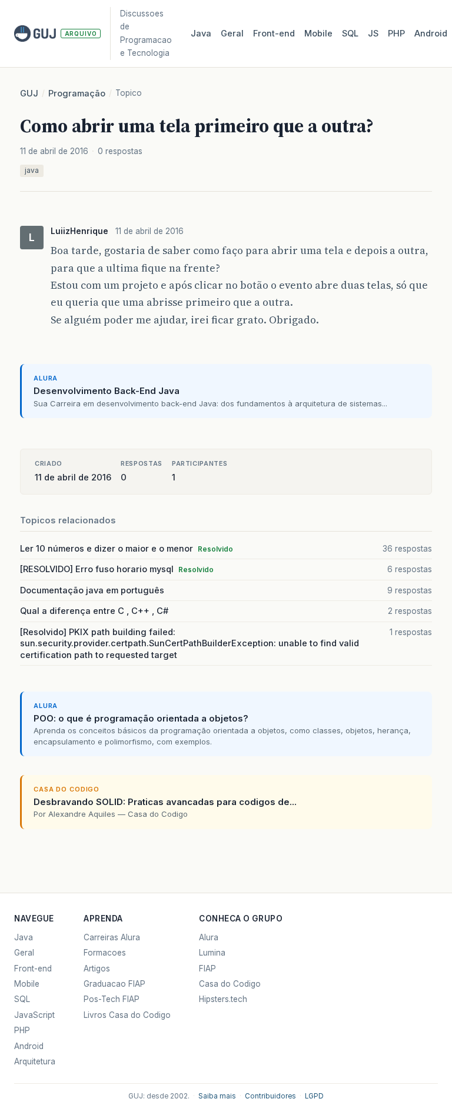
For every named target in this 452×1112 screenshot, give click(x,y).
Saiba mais (217, 1096)
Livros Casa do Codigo (127, 1015)
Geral (232, 33)
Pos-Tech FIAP (111, 999)
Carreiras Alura (112, 937)
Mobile (318, 33)
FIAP (207, 968)
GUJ (29, 93)
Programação (76, 93)
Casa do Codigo (230, 984)
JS (373, 33)
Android (430, 33)
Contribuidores (270, 1096)
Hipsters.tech (223, 999)
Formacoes (105, 952)
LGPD (314, 1096)
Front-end (33, 968)
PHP (396, 33)
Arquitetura (34, 1061)
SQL (350, 33)
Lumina (212, 952)
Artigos (97, 968)
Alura (208, 937)
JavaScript (34, 1015)
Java (201, 33)
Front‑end (274, 33)
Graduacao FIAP (114, 984)
